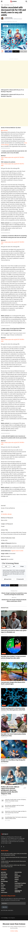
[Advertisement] (14, 55)
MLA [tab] (14, 566)
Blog (2, 883)
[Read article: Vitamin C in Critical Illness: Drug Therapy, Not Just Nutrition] (14, 749)
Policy (16, 881)
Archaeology (4, 876)
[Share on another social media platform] (23, 51)
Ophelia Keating (8, 17)
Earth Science (4, 892)
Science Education (19, 885)
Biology (2, 879)
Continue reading (14, 931)
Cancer (2, 887)
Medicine (12, 4)
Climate (2, 890)
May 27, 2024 (3, 21)
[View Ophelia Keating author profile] (2, 18)
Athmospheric (4, 877)
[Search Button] (26, 1)
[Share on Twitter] (16, 51)
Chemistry (3, 888)
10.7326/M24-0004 (5, 514)
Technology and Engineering (18, 891)
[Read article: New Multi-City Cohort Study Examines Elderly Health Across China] (14, 723)
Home (2, 4)
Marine (16, 874)
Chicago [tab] (22, 566)
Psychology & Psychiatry (20, 883)
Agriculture (3, 872)
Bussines (3, 885)
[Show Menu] (1, 1)
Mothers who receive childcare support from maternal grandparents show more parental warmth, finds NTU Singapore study (10, 790)
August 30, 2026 (4, 634)
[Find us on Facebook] (1, 847)
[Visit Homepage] (14, 1)
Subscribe (4, 907)
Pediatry (17, 879)
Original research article (17, 550)
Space (16, 888)
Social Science (18, 887)
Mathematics (18, 876)
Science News (6, 4)
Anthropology (4, 874)
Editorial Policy (18, 872)
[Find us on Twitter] (3, 847)
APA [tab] (6, 566)
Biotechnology (4, 881)
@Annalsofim (4, 130)
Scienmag (5, 917)
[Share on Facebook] (8, 51)
